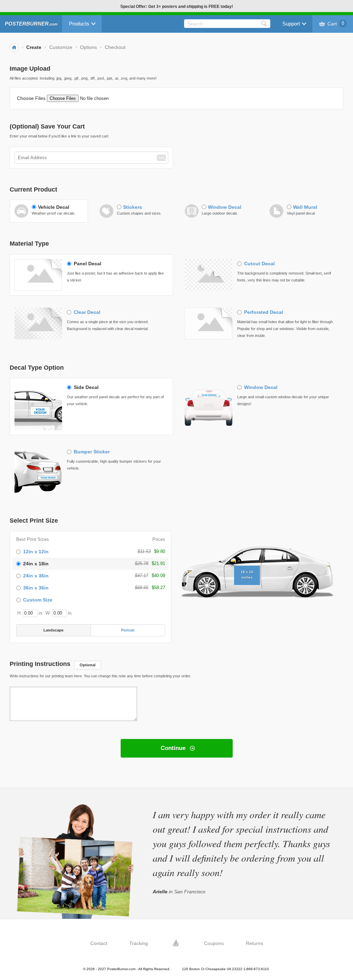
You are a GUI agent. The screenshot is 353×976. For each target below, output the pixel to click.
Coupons (214, 943)
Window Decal (224, 207)
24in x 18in (36, 563)
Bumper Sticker (92, 451)
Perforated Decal (263, 312)
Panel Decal (87, 263)
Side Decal (86, 387)
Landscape (53, 630)
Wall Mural (305, 207)
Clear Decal (87, 312)
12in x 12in (36, 551)
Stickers (132, 207)
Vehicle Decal (53, 207)
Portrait (127, 630)
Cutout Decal (259, 263)
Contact (98, 943)
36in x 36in (36, 587)
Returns (254, 943)
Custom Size (37, 599)
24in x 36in (36, 575)
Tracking (138, 943)
